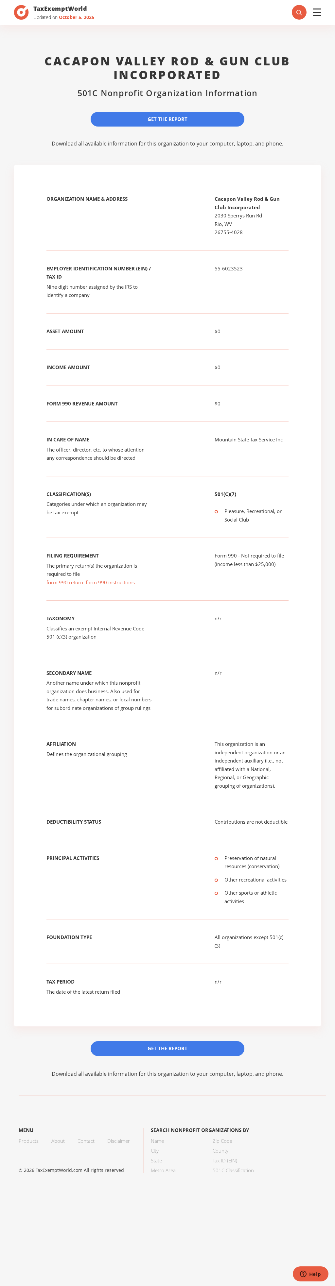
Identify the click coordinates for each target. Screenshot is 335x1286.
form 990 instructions (110, 582)
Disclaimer (118, 1141)
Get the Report (167, 119)
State (156, 1160)
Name (157, 1141)
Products (29, 1141)
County (220, 1150)
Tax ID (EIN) (225, 1160)
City (155, 1150)
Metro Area (163, 1170)
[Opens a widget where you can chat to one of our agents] (310, 1274)
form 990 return (64, 582)
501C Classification (233, 1170)
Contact (86, 1141)
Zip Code (222, 1141)
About (58, 1141)
